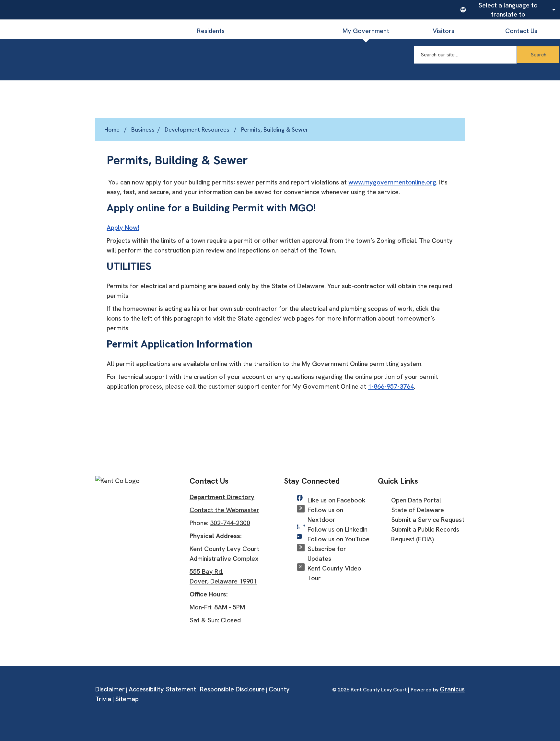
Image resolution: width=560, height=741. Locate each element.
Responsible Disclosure (232, 689)
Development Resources (198, 129)
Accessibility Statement (162, 689)
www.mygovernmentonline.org (392, 182)
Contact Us (521, 31)
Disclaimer (110, 689)
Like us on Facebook (337, 500)
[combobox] (507, 9)
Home (112, 129)
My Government (366, 31)
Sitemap (127, 699)
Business (288, 31)
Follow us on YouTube (338, 539)
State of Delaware (417, 510)
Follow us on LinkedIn (338, 529)
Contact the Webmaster (224, 510)
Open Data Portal (416, 500)
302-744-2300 (230, 523)
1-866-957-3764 (391, 386)
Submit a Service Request (427, 519)
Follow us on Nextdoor (325, 515)
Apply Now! (123, 227)
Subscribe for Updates (327, 554)
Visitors (443, 31)
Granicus (452, 689)
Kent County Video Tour (334, 573)
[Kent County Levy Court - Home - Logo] (86, 35)
